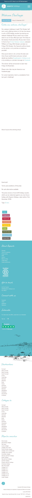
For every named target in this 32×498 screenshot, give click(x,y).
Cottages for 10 (5, 473)
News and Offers (7, 235)
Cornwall (4, 369)
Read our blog (5, 258)
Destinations (7, 365)
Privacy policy (5, 254)
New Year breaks (5, 465)
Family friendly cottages (7, 449)
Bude (3, 382)
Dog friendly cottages (6, 442)
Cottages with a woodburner (8, 450)
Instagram (4, 303)
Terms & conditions (6, 252)
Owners (3, 257)
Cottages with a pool (6, 447)
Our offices (4, 290)
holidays (13, 6)
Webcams (4, 305)
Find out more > (24, 1)
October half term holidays (7, 462)
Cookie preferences (6, 262)
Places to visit (6, 218)
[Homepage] (4, 6)
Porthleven (4, 392)
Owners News (6, 238)
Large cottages (5, 477)
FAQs (3, 255)
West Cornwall (5, 370)
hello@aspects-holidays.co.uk (8, 288)
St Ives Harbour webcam (17, 42)
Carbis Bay (4, 377)
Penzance (4, 385)
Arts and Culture (6, 231)
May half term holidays (7, 459)
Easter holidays (5, 457)
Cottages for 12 (5, 475)
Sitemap (3, 250)
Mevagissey (4, 390)
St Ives (7, 202)
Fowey (3, 383)
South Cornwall (5, 374)
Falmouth (4, 379)
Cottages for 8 (5, 472)
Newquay (4, 380)
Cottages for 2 (5, 467)
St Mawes (4, 395)
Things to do (6, 215)
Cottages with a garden (7, 452)
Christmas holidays (6, 464)
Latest (4, 212)
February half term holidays (8, 455)
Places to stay (6, 225)
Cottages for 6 (5, 470)
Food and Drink (6, 221)
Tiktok (3, 301)
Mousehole (4, 387)
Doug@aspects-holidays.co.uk (21, 58)
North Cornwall (5, 372)
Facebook (27, 60)
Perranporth (4, 393)
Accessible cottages (6, 454)
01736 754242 (5, 287)
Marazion (4, 388)
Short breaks (4, 441)
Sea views (4, 444)
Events (4, 228)
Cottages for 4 (5, 469)
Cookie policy (4, 260)
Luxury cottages (5, 446)
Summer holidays (5, 460)
